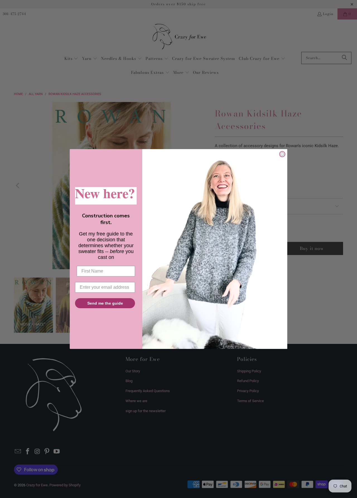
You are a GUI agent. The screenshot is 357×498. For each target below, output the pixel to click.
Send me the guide (105, 303)
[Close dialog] (282, 154)
